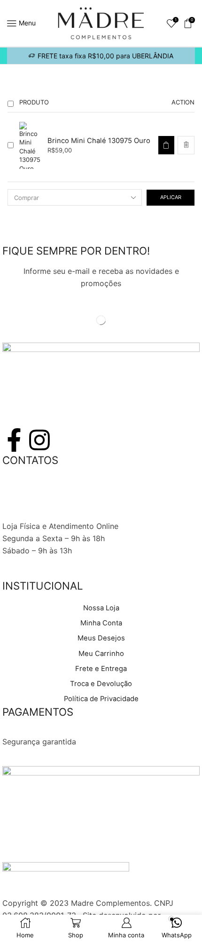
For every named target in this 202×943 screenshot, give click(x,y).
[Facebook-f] (14, 440)
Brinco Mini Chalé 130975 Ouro (98, 140)
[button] (166, 145)
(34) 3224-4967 (31, 490)
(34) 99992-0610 (33, 502)
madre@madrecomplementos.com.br (68, 514)
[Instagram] (39, 440)
